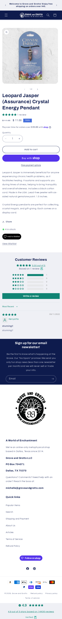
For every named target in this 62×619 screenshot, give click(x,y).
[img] (9, 315)
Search (9, 512)
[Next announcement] (56, 5)
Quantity (6, 133)
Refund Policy (13, 546)
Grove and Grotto (19, 593)
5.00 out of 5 (38, 265)
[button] (6, 15)
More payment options (31, 165)
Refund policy (37, 593)
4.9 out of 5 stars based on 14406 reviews (31, 611)
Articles (10, 532)
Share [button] (9, 222)
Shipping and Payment (17, 519)
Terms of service (32, 598)
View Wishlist (9, 244)
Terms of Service (14, 539)
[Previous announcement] (5, 5)
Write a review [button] (31, 296)
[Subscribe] (52, 378)
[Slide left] (24, 89)
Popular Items (13, 505)
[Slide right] (37, 89)
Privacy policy (51, 593)
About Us (10, 526)
